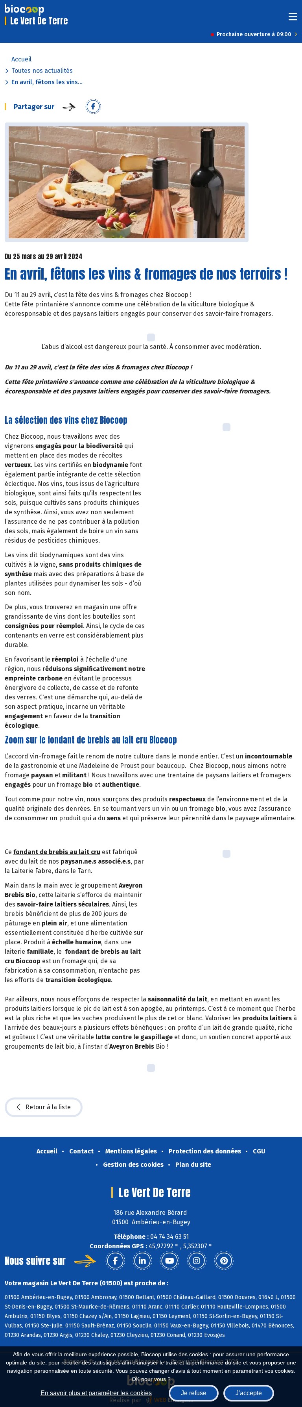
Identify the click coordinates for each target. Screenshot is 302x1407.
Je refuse (193, 1393)
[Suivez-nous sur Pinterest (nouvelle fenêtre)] (224, 1261)
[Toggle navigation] (293, 19)
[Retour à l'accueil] (24, 10)
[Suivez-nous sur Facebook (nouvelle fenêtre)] (115, 1261)
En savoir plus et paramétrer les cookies (96, 1393)
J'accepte (249, 1393)
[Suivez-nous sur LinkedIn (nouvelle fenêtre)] (142, 1261)
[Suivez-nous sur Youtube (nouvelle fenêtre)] (169, 1261)
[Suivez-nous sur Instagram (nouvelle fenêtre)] (196, 1261)
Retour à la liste (48, 1107)
